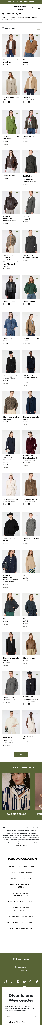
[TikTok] (11, 981)
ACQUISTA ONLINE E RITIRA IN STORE (21, 2)
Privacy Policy (21, 1022)
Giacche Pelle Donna (21, 872)
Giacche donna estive (21, 928)
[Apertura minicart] (41, 8)
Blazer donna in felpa (21, 916)
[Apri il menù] (3, 8)
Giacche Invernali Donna (21, 866)
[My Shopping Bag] (38, 8)
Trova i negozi (22, 959)
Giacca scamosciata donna (21, 886)
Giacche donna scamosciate (21, 895)
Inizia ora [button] (12, 19)
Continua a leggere (21, 845)
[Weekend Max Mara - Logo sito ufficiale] (21, 8)
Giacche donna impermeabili (21, 909)
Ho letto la (17, 1022)
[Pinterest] (30, 981)
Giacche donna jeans (21, 878)
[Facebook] (18, 981)
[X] (36, 981)
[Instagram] (5, 981)
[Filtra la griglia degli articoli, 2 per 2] (34, 28)
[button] (39, 14)
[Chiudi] (36, 991)
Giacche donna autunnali (21, 922)
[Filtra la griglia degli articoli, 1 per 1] (38, 28)
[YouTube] (24, 981)
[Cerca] (33, 8)
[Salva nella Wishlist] (17, 36)
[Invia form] (35, 1017)
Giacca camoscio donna (21, 902)
